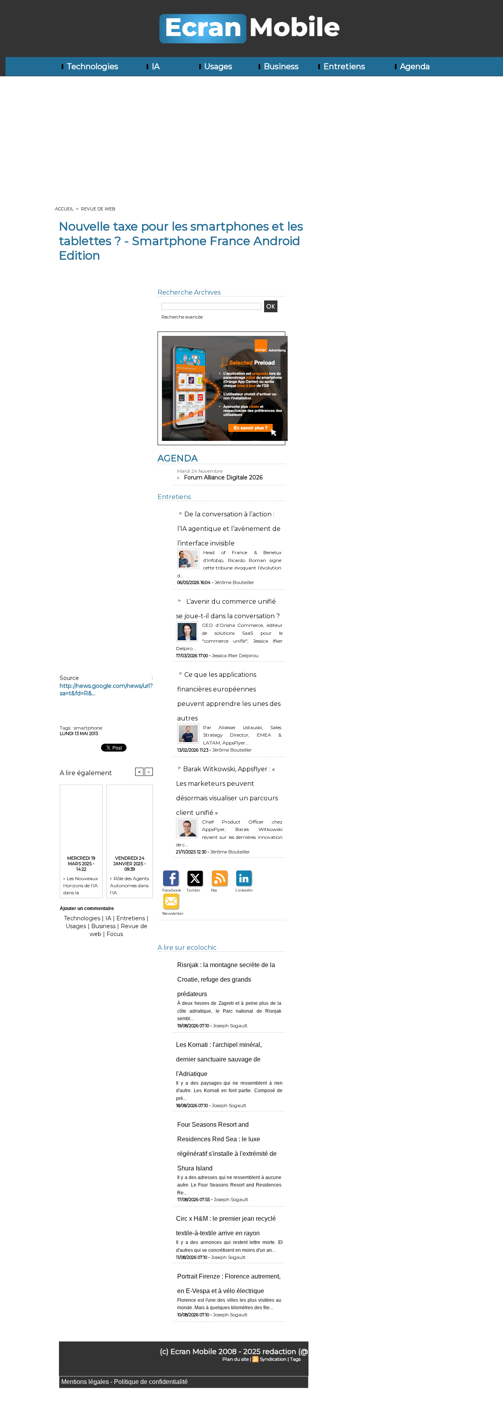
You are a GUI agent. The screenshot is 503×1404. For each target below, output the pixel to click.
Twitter (193, 890)
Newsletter (173, 913)
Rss (214, 890)
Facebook (171, 890)
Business (280, 66)
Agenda (414, 66)
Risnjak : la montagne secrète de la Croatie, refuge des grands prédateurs (226, 979)
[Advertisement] (251, 135)
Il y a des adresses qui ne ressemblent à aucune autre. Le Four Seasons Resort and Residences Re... (229, 1185)
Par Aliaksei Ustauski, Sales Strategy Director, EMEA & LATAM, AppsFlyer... (242, 735)
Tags (295, 1359)
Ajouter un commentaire (87, 908)
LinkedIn (244, 890)
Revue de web (98, 209)
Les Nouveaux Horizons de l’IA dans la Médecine (80, 885)
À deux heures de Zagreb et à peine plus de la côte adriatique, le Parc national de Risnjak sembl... (229, 1010)
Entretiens (343, 66)
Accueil (64, 209)
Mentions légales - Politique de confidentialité (124, 1381)
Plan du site (235, 1359)
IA (155, 66)
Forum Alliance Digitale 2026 (223, 477)
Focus (114, 934)
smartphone (88, 728)
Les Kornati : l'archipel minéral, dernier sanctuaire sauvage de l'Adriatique (219, 1059)
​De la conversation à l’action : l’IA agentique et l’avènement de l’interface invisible (229, 528)
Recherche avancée (182, 317)
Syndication (273, 1359)
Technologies (91, 66)
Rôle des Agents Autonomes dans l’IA (129, 885)
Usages (217, 66)
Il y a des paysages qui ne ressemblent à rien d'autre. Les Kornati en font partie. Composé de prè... (229, 1090)
